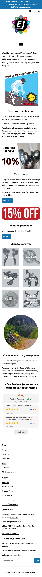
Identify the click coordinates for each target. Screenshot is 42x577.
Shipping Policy (7, 491)
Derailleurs (6, 459)
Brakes (4, 463)
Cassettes (5, 468)
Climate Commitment (10, 504)
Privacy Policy (7, 495)
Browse (6, 236)
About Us (5, 482)
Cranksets (5, 454)
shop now (7, 200)
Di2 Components (8, 472)
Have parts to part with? (10, 533)
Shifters (4, 450)
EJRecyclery (20, 572)
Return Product (7, 487)
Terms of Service (8, 500)
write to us (14, 517)
